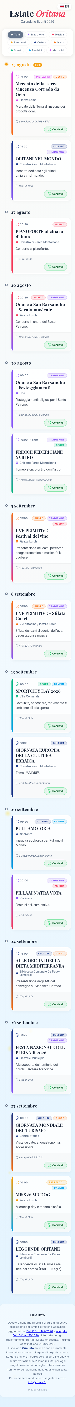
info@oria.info (37, 1382)
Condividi (57, 129)
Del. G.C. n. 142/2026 (39, 1331)
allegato (61, 1331)
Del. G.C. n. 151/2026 (26, 1335)
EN (67, 6)
